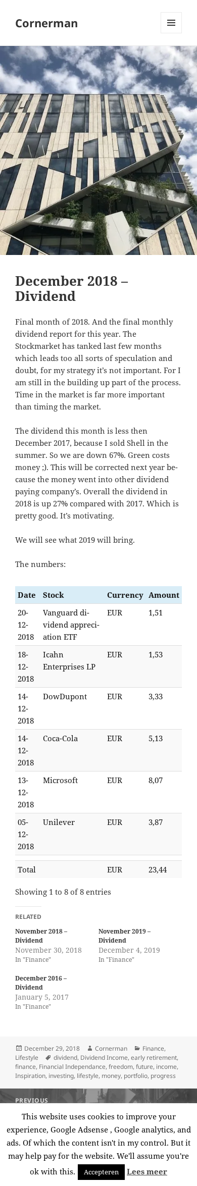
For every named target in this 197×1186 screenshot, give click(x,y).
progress (163, 1075)
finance (25, 1066)
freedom (121, 1066)
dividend (65, 1057)
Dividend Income (104, 1057)
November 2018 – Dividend (41, 936)
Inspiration (30, 1075)
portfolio (135, 1075)
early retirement (154, 1057)
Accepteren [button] (101, 1171)
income (166, 1066)
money (111, 1075)
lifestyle (87, 1075)
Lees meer (147, 1171)
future (144, 1066)
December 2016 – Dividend (41, 983)
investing (61, 1075)
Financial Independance (72, 1066)
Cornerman (46, 22)
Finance (153, 1048)
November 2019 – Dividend (124, 936)
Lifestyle (26, 1057)
